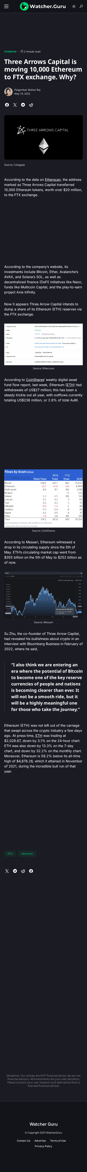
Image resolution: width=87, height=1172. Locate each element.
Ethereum (10, 51)
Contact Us (23, 1140)
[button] (6, 6)
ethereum (27, 853)
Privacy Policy (43, 1146)
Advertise (40, 1140)
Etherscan (53, 179)
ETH (70, 385)
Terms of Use (58, 1140)
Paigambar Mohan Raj (27, 90)
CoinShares (35, 380)
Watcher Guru (44, 1124)
